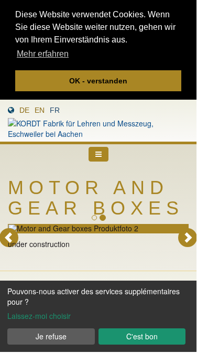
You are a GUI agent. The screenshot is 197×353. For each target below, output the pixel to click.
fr (55, 110)
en (40, 110)
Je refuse (51, 336)
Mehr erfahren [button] (43, 53)
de (24, 110)
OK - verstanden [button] (98, 81)
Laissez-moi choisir (39, 316)
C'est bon (142, 336)
